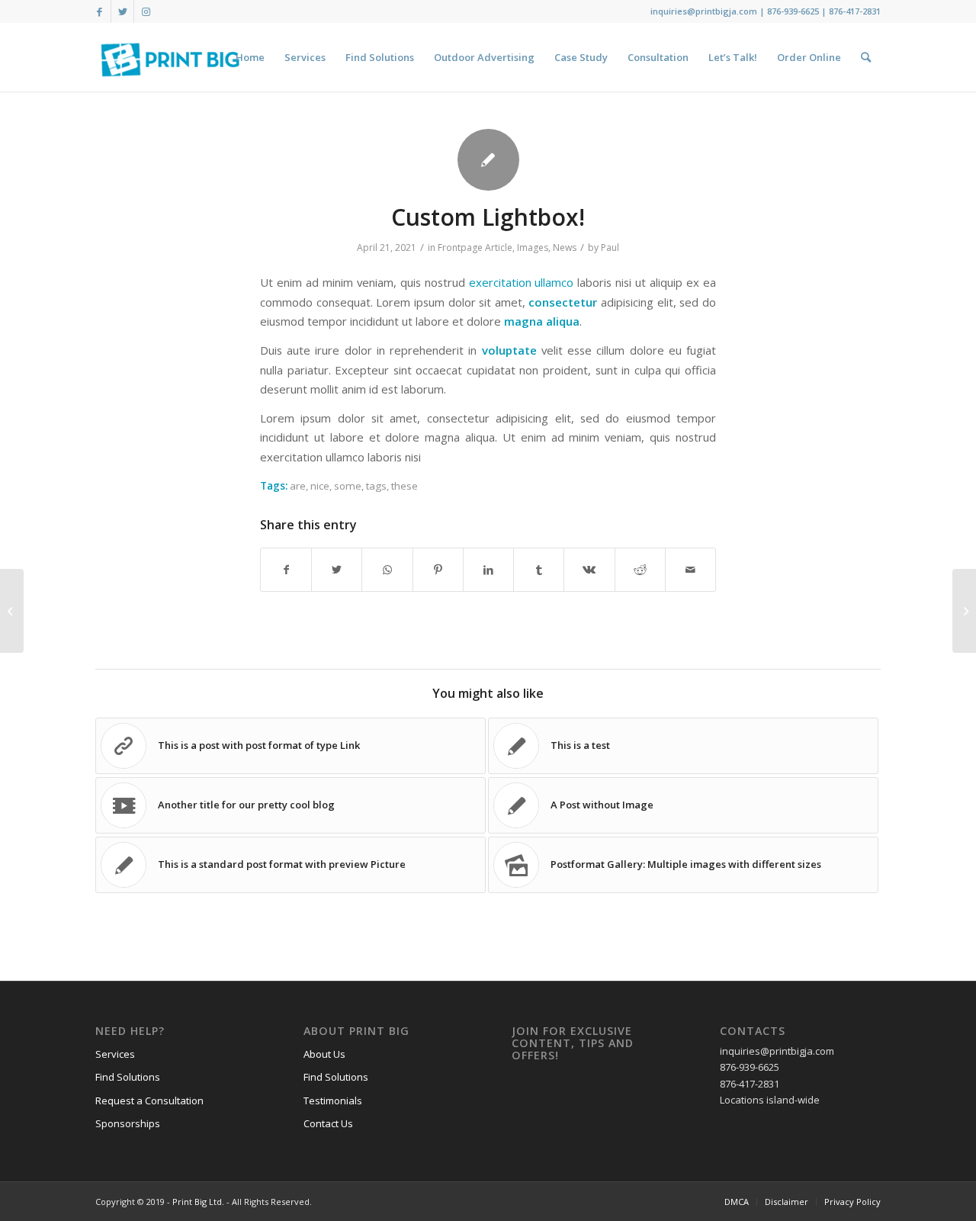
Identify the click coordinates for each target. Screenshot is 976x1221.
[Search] (866, 57)
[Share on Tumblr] (538, 569)
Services (115, 1054)
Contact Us (328, 1123)
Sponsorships (127, 1123)
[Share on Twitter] (336, 569)
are (298, 486)
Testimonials (332, 1100)
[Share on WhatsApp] (387, 569)
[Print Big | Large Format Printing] (170, 57)
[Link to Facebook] (99, 11)
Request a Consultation (149, 1100)
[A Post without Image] (12, 611)
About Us (324, 1054)
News (564, 247)
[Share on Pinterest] (438, 569)
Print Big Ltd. (198, 1201)
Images (532, 247)
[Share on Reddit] (640, 569)
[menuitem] (250, 57)
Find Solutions (127, 1077)
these (404, 486)
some (347, 486)
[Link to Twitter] (122, 11)
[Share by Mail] (690, 569)
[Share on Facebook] (286, 569)
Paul (610, 247)
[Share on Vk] (589, 569)
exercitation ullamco (521, 282)
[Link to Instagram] (145, 11)
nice (319, 486)
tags (376, 486)
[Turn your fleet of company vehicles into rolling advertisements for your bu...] (964, 611)
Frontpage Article (475, 247)
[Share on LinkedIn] (488, 569)
